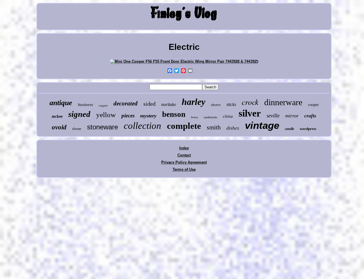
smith (214, 127)
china (228, 116)
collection (142, 126)
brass (194, 117)
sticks (231, 104)
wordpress (308, 129)
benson (173, 114)
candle (289, 129)
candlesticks (210, 117)
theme (76, 129)
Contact (184, 155)
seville (273, 116)
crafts (310, 116)
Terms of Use (184, 169)
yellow (106, 115)
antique (60, 103)
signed (79, 114)
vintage (262, 125)
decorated (125, 103)
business (85, 104)
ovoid (59, 127)
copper (103, 105)
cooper (313, 105)
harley (193, 102)
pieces (128, 116)
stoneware (102, 127)
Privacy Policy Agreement (184, 162)
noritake (168, 104)
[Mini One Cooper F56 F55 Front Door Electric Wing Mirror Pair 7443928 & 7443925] (184, 61)
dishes (232, 128)
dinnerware (283, 102)
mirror (292, 116)
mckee (57, 116)
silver (250, 113)
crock (250, 101)
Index (184, 148)
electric (216, 105)
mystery (148, 116)
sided (149, 104)
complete (184, 126)
